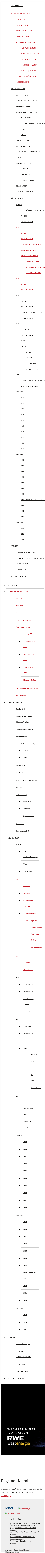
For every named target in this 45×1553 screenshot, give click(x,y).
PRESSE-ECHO (21, 569)
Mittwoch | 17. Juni (29, 59)
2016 (22, 415)
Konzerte (20, 20)
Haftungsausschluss (12, 1552)
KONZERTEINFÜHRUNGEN (27, 76)
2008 (22, 466)
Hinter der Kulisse (30, 386)
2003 (22, 494)
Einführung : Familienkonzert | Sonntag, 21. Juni (22, 1542)
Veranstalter (22, 140)
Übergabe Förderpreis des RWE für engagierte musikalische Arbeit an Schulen (24, 1527)
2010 (22, 449)
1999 (22, 528)
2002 (22, 505)
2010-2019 (19, 392)
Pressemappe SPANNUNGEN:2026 (30, 558)
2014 (22, 426)
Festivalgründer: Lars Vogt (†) (27, 744)
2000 (22, 517)
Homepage (6, 1496)
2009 (22, 460)
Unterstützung (23, 163)
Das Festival (18, 89)
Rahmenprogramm (29, 256)
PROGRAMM (26, 301)
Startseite (17, 6)
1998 (22, 534)
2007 (22, 471)
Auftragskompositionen (27, 112)
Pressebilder (27, 222)
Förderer (25, 174)
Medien (19, 205)
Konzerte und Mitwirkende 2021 (29, 1108)
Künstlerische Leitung (32, 312)
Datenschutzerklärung (21, 1550)
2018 (22, 403)
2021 (17, 375)
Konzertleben (33, 369)
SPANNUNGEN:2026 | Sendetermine (25, 1523)
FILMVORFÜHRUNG (24, 37)
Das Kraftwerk (23, 146)
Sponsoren (26, 169)
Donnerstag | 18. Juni (30, 54)
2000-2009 (19, 454)
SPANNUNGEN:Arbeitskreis (28, 152)
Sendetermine (22, 82)
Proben (29, 358)
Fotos (23, 135)
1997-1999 (19, 522)
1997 (22, 539)
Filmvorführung (34, 261)
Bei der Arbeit (32, 363)
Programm (26, 329)
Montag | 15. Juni (28, 71)
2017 (22, 409)
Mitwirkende (22, 25)
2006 (22, 477)
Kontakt (20, 158)
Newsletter (21, 186)
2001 (22, 511)
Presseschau (27, 318)
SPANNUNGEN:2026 (20, 13)
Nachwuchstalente (25, 31)
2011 (22, 443)
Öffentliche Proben (25, 42)
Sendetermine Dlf (24, 191)
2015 (22, 420)
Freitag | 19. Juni (28, 48)
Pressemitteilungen (25, 552)
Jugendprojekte (23, 118)
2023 (17, 295)
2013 (22, 432)
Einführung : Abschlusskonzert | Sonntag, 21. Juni (22, 1538)
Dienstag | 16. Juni (29, 65)
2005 (22, 483)
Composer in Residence (32, 244)
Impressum (8, 1550)
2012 (22, 437)
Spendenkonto (27, 180)
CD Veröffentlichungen (32, 210)
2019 (22, 398)
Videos (24, 129)
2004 (22, 488)
